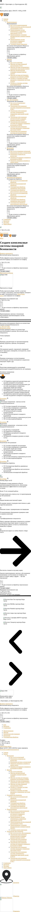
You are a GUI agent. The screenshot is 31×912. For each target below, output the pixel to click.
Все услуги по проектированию (19, 811)
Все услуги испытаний (17, 757)
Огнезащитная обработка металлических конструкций (18, 190)
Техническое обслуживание (11, 734)
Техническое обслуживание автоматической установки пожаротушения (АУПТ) (18, 118)
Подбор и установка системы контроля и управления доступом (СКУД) (20, 80)
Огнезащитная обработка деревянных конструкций (17, 187)
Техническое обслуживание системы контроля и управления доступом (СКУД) (19, 128)
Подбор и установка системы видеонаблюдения (19, 83)
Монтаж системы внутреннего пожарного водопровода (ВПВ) (19, 75)
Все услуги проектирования (18, 25)
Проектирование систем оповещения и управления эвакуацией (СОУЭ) (18, 31)
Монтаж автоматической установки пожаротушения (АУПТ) (18, 72)
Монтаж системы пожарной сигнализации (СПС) (18, 64)
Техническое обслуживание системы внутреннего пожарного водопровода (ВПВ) (20, 123)
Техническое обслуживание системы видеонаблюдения (18, 132)
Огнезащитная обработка (14, 177)
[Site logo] (4, 16)
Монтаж (9, 59)
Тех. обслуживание (12, 100)
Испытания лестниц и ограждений (20, 153)
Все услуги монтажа (16, 62)
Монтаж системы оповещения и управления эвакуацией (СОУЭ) (19, 68)
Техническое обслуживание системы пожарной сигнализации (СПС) (20, 107)
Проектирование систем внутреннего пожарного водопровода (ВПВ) (17, 41)
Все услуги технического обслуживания (17, 103)
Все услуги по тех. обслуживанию (20, 833)
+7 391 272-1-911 (5, 326)
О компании (7, 728)
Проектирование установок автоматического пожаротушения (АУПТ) (20, 36)
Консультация (4, 233)
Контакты (6, 726)
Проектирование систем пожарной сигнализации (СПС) (20, 27)
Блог (4, 724)
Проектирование (12, 22)
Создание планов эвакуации (18, 44)
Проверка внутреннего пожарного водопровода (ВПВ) (20, 158)
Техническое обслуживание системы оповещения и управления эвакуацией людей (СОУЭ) (19, 113)
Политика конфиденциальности (9, 749)
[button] (15, 642)
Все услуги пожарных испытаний (20, 151)
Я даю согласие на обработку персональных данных (16, 55)
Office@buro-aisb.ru (5, 746)
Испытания (10, 148)
